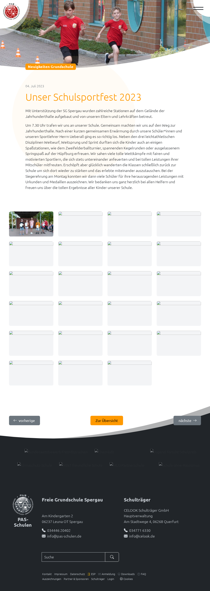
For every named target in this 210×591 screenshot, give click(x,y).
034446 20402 (59, 530)
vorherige (27, 420)
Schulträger (98, 579)
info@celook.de (142, 536)
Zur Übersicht (107, 420)
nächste (185, 420)
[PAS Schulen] (11, 11)
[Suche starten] (112, 557)
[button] (91, 574)
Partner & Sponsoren (76, 579)
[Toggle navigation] (200, 8)
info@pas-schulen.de (64, 536)
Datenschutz (77, 574)
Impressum (60, 574)
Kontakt (47, 574)
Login (110, 579)
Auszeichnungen (51, 579)
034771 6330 (140, 530)
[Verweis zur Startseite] (23, 504)
